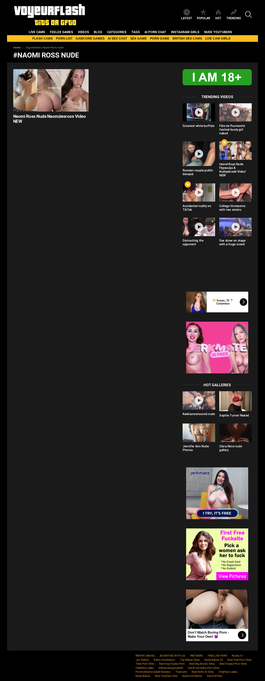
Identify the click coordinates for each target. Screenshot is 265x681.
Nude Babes (143, 675)
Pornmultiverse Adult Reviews (153, 671)
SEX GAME (138, 38)
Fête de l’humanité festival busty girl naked (232, 129)
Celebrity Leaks (145, 667)
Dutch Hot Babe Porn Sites (203, 667)
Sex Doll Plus (214, 675)
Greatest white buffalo (198, 126)
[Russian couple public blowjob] (199, 153)
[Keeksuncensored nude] (199, 400)
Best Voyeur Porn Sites (233, 663)
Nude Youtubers (218, 32)
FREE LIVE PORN (217, 655)
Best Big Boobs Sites (202, 663)
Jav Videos (142, 659)
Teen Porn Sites (145, 663)
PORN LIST (64, 38)
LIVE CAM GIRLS (217, 38)
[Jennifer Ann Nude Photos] (199, 433)
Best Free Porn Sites (240, 659)
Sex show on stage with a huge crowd (232, 242)
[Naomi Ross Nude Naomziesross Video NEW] (51, 90)
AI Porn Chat (155, 32)
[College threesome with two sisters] (235, 192)
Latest (186, 18)
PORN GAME (159, 38)
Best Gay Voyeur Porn (172, 663)
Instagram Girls (185, 32)
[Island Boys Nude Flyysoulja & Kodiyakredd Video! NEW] (235, 150)
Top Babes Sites (190, 659)
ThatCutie (181, 671)
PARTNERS (196, 655)
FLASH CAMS (42, 38)
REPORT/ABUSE (145, 655)
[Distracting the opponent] (199, 227)
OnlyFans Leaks (228, 671)
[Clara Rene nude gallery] (235, 433)
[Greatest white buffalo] (199, 112)
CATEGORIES (116, 32)
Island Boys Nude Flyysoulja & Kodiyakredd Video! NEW (232, 169)
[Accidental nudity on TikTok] (199, 192)
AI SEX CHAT (117, 38)
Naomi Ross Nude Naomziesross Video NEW (49, 119)
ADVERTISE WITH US (172, 655)
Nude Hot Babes (192, 675)
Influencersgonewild (171, 667)
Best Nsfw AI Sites (203, 671)
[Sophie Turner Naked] (235, 401)
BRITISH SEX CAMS (187, 38)
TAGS (135, 32)
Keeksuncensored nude (199, 414)
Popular (203, 18)
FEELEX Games (61, 32)
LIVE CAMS (37, 32)
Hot (218, 18)
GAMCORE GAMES (90, 38)
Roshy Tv (237, 655)
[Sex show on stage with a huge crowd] (235, 227)
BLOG (98, 32)
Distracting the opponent (193, 242)
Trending (233, 18)
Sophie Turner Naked (234, 415)
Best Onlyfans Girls (166, 675)
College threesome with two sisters (232, 208)
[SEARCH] (248, 14)
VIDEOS (83, 32)
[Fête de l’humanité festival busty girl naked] (235, 112)
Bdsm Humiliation (164, 659)
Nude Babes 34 (214, 659)
